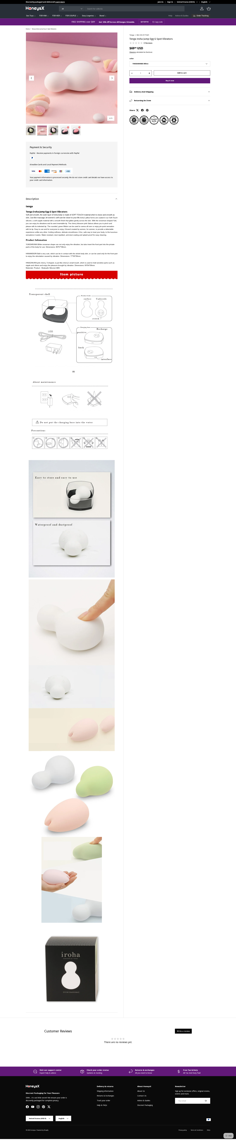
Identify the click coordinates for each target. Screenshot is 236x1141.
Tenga (131, 35)
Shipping (132, 52)
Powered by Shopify (42, 1130)
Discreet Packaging (145, 1105)
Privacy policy (183, 1130)
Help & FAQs (102, 1105)
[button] (208, 8)
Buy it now (170, 80)
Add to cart (182, 73)
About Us (141, 1091)
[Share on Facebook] (142, 110)
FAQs (208, 1130)
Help (170, 16)
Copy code (159, 22)
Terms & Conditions (197, 1130)
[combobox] (121, 8)
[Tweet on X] (137, 110)
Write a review (183, 1031)
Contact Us (141, 1095)
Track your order (103, 1100)
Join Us (160, 2)
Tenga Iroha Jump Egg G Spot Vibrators (44, 29)
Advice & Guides (181, 16)
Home (28, 29)
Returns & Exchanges (105, 1095)
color (131, 58)
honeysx (33, 1130)
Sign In (170, 2)
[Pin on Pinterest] (147, 110)
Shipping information (105, 1091)
